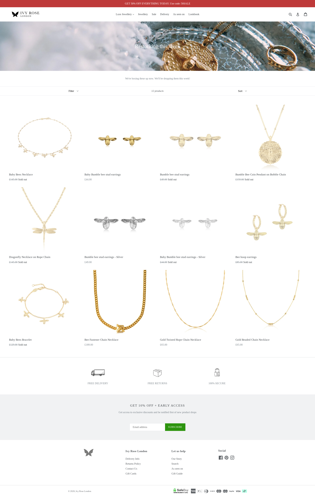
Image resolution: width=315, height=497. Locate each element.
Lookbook (194, 14)
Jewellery (143, 14)
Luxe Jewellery (126, 14)
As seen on (179, 14)
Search (174, 463)
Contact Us (131, 468)
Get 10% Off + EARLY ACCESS (157, 405)
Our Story (176, 458)
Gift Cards (131, 473)
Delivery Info (132, 458)
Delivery (164, 14)
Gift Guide (177, 473)
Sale (154, 14)
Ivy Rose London (83, 491)
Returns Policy (133, 463)
